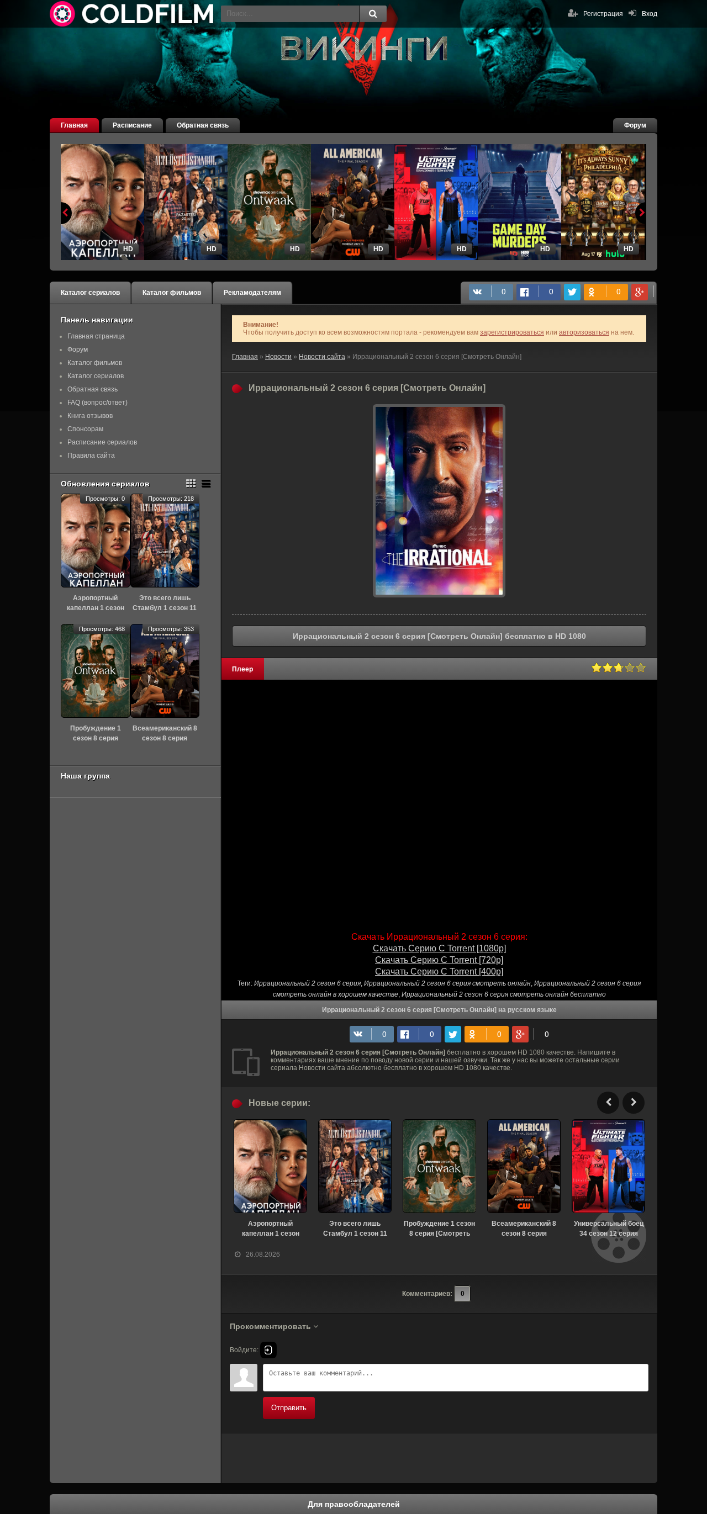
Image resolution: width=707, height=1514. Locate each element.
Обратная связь (203, 125)
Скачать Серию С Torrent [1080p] (439, 948)
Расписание (132, 125)
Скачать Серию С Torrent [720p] (439, 960)
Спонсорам (85, 429)
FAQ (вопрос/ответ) (97, 402)
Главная (74, 125)
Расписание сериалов (102, 442)
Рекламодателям (252, 293)
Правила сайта (91, 455)
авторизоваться (584, 332)
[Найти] (373, 14)
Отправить (289, 1408)
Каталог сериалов (90, 293)
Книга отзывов (90, 416)
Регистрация (603, 14)
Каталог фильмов (172, 293)
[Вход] (268, 1350)
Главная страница (96, 336)
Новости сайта (322, 357)
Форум (635, 125)
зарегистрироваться (512, 332)
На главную (132, 14)
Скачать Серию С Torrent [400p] (439, 971)
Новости (278, 357)
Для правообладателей (354, 1504)
